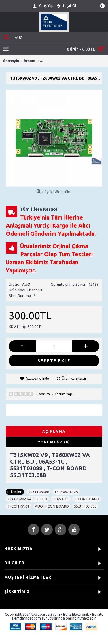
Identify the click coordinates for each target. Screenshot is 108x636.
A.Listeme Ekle (37, 378)
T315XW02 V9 (66, 492)
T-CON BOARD (86, 499)
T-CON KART (18, 506)
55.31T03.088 (85, 506)
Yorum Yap (63, 394)
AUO (26, 284)
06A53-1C (60, 499)
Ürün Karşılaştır (74, 378)
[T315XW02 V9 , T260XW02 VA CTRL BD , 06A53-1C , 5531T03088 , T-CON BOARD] (54, 138)
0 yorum (43, 394)
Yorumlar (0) (54, 442)
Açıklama (54, 431)
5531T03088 (38, 492)
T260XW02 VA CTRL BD (27, 499)
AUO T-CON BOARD (52, 506)
